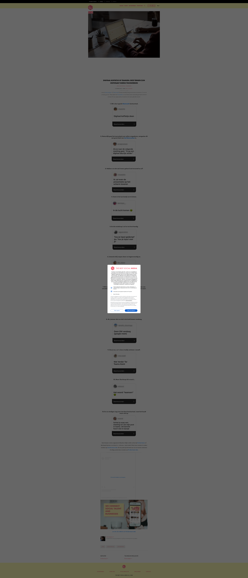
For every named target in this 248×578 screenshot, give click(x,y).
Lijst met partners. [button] (129, 300)
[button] (124, 294)
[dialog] (124, 289)
